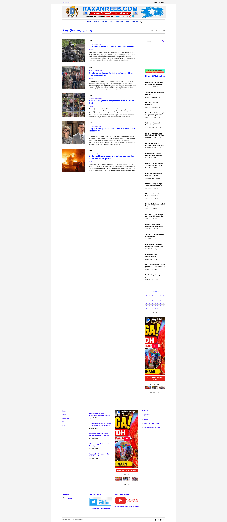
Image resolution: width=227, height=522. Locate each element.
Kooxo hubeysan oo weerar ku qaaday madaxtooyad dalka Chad (112, 46)
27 (146, 308)
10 (157, 300)
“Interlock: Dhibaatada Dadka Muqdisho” (152, 124)
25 (160, 305)
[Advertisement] (154, 58)
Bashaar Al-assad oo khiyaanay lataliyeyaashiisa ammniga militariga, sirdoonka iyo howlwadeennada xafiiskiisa (154, 144)
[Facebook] (155, 520)
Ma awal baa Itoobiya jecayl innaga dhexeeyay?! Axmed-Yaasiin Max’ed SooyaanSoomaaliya (154, 114)
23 (155, 305)
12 (163, 300)
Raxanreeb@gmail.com (152, 427)
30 (155, 308)
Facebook (70, 498)
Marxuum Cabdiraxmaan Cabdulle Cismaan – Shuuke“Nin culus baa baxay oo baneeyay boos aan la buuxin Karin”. (155, 175)
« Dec (153, 312)
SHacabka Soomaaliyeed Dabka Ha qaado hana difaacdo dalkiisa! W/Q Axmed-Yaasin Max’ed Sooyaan (153, 195)
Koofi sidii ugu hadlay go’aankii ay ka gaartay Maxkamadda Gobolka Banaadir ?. (153, 276)
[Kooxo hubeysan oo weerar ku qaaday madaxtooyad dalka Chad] (73, 50)
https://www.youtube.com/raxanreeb (127, 506)
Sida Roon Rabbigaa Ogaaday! (152, 103)
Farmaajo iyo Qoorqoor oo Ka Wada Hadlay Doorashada (99, 455)
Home (147, 30)
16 (155, 303)
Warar (100, 44)
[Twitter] (163, 520)
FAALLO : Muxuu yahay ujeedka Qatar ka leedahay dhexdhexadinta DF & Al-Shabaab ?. (154, 225)
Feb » (158, 312)
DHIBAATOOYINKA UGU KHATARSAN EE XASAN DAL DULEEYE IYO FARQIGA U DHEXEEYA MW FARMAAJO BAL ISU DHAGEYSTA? (154, 134)
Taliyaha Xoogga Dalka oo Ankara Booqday (100, 445)
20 (146, 305)
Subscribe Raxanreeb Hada (156, 378)
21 (149, 305)
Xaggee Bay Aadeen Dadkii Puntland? (154, 93)
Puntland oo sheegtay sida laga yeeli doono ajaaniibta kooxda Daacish (111, 101)
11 (160, 300)
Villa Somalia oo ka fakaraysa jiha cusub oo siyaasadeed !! (155, 265)
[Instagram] (161, 520)
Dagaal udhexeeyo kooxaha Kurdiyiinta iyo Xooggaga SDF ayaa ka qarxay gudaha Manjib (111, 74)
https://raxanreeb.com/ (151, 423)
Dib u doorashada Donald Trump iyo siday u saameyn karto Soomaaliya (154, 164)
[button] (158, 384)
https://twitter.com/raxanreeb (100, 508)
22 (152, 305)
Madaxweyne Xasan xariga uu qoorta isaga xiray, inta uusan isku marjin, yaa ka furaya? (154, 245)
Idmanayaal (65, 418)
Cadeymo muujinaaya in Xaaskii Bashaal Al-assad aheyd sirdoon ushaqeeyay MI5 (112, 129)
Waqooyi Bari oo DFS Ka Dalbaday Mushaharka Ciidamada (100, 414)
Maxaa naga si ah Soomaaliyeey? (151, 255)
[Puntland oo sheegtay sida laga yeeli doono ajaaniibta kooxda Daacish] (73, 105)
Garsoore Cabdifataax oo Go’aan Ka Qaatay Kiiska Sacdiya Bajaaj (100, 424)
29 (152, 308)
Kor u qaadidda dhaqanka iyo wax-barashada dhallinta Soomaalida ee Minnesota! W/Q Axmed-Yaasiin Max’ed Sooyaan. (154, 83)
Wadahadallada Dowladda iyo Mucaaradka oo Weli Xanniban (99, 434)
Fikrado (64, 414)
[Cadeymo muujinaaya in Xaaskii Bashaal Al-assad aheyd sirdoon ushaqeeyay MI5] (73, 132)
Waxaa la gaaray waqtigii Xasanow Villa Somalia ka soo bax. (153, 185)
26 (163, 305)
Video (64, 422)
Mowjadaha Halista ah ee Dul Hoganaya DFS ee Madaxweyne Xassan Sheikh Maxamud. (155, 205)
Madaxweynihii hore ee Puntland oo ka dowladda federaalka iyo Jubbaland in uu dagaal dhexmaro (154, 154)
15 (152, 303)
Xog (63, 425)
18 (160, 303)
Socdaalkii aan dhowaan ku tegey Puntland (154, 235)
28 (149, 308)
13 (146, 303)
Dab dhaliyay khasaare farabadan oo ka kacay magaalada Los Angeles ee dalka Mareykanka (111, 157)
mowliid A (92, 49)
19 (163, 303)
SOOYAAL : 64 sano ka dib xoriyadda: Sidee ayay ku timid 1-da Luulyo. (154, 215)
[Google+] (158, 520)
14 (149, 303)
